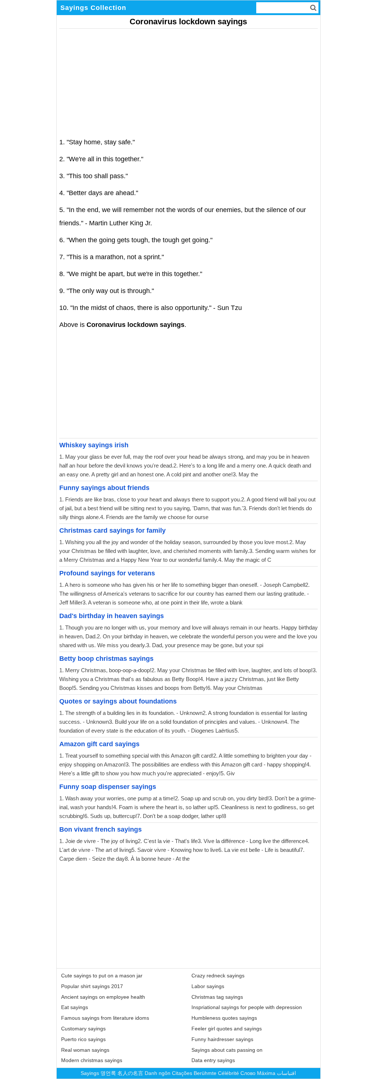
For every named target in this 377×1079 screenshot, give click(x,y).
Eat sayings (74, 1007)
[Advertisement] (188, 80)
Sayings (90, 1073)
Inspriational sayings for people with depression (246, 1007)
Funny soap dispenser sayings (107, 786)
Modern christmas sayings (91, 1060)
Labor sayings (207, 986)
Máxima (266, 1073)
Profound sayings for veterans (107, 573)
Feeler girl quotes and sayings (226, 1029)
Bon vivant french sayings (100, 829)
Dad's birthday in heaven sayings (111, 616)
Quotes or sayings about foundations (118, 701)
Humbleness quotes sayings (224, 1018)
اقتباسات (286, 1073)
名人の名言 (130, 1073)
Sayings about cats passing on (227, 1050)
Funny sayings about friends (104, 487)
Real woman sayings (85, 1050)
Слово (248, 1073)
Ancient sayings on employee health (103, 997)
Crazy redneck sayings (217, 975)
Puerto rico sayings (83, 1039)
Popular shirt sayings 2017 (92, 986)
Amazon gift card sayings (99, 744)
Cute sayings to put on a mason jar (101, 975)
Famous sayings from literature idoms (105, 1018)
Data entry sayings (213, 1060)
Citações (182, 1073)
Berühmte (205, 1073)
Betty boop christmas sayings (106, 658)
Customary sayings (83, 1029)
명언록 (108, 1073)
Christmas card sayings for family (112, 530)
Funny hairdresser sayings (222, 1039)
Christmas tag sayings (217, 997)
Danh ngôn (157, 1073)
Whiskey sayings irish (93, 445)
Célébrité (228, 1073)
